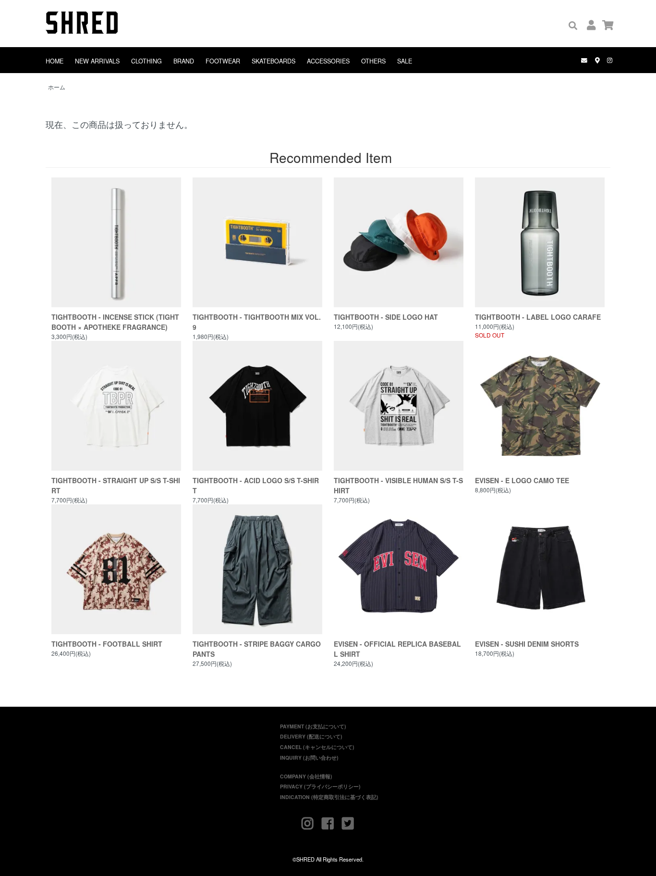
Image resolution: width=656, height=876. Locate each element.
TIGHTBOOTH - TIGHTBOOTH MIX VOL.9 (257, 322)
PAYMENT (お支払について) (313, 726)
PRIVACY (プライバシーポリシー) (320, 786)
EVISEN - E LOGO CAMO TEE (522, 480)
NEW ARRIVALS (97, 61)
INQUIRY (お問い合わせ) (309, 757)
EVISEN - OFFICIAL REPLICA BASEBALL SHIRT (397, 649)
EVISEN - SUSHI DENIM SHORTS (527, 644)
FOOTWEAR (223, 61)
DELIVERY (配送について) (311, 736)
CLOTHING (146, 61)
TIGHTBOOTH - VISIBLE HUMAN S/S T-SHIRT (398, 485)
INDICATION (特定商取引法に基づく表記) (329, 797)
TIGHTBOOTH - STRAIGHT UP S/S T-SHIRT (115, 485)
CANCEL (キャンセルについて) (317, 747)
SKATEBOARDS (273, 61)
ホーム (56, 87)
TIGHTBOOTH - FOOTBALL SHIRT (106, 644)
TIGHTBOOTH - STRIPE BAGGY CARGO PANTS (257, 649)
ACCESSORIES (328, 61)
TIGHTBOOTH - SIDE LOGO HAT (386, 317)
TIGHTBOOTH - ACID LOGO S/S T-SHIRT (256, 485)
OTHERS (373, 61)
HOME (54, 61)
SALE (404, 61)
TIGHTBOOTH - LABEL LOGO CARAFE (538, 317)
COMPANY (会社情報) (306, 776)
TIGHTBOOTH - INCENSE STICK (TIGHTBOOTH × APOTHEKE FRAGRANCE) (115, 322)
